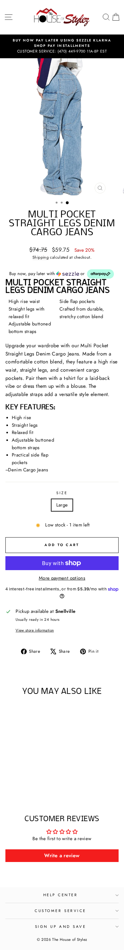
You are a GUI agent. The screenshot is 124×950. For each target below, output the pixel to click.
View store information (35, 630)
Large (62, 504)
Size (61, 492)
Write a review (61, 855)
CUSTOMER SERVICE (60, 910)
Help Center (60, 894)
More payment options (62, 578)
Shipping (40, 257)
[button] (62, 274)
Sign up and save (60, 926)
